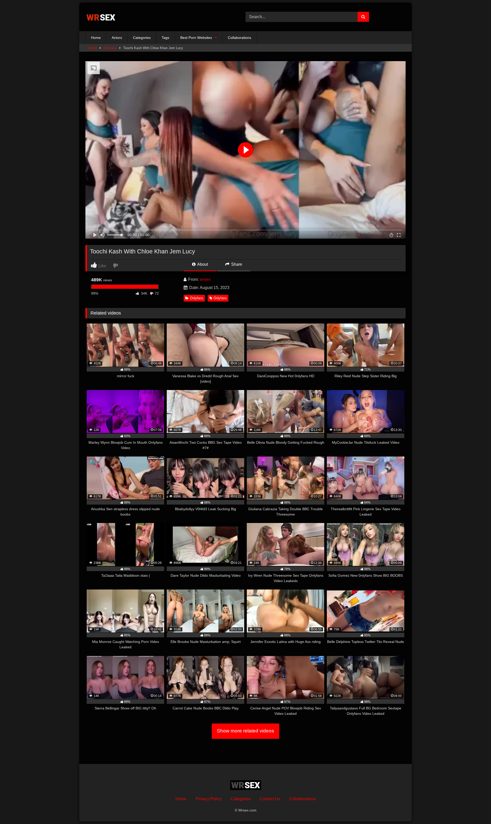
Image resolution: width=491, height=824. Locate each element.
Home (96, 38)
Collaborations (239, 38)
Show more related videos (245, 730)
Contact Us (270, 799)
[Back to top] (475, 809)
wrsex (205, 279)
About (202, 264)
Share (236, 264)
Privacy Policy (208, 799)
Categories (142, 38)
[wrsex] (100, 17)
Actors (117, 38)
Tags (165, 38)
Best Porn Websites (196, 38)
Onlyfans (110, 48)
